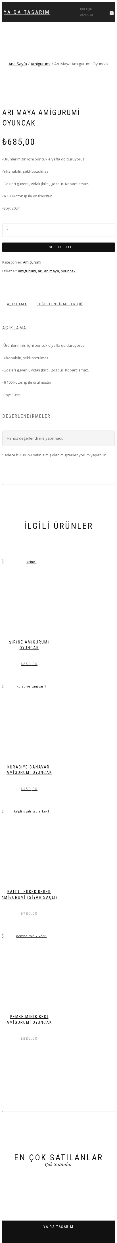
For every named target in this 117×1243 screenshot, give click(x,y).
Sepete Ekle (60, 247)
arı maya (51, 270)
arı (40, 270)
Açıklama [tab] (17, 304)
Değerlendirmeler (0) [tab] (60, 304)
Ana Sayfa (18, 63)
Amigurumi (41, 63)
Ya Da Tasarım (27, 12)
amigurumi (27, 270)
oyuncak (68, 270)
